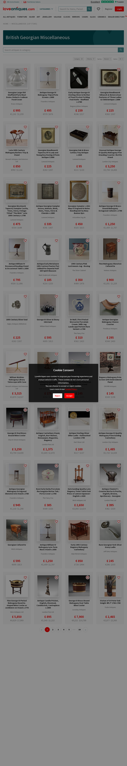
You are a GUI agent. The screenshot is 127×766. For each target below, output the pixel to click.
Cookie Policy (71, 389)
